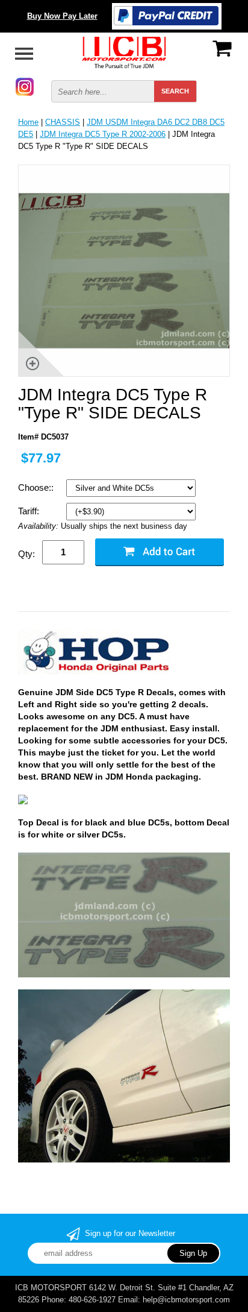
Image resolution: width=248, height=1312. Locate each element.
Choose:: (37, 487)
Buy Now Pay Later (62, 15)
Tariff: (30, 511)
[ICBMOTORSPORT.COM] (124, 51)
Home (28, 122)
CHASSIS (62, 122)
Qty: (26, 554)
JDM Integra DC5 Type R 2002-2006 (103, 134)
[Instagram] (25, 85)
